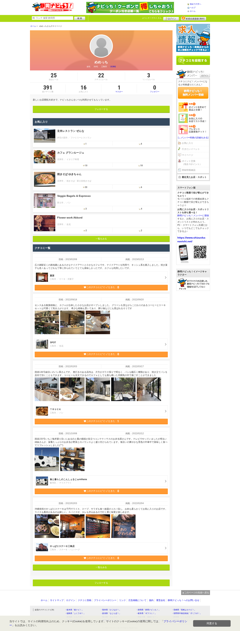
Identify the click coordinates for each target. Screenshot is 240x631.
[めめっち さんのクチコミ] (47, 322)
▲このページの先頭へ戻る (195, 592)
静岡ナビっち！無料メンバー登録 (193, 92)
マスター (119, 88)
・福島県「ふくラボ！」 (75, 613)
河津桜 (113, 67)
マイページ (187, 155)
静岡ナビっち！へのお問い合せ (183, 600)
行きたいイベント (191, 149)
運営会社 (160, 600)
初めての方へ (195, 4)
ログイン (171, 18)
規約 (151, 600)
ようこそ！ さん (151, 18)
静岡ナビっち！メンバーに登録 (193, 215)
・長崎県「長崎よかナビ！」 (184, 610)
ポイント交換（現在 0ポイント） (192, 163)
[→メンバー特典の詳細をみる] (193, 137)
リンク (122, 600)
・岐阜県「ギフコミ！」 (146, 613)
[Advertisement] (193, 351)
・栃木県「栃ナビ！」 (74, 610)
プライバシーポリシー (105, 600)
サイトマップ (57, 600)
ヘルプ (193, 8)
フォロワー (154, 88)
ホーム (193, 11)
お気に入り (187, 143)
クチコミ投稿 (84, 600)
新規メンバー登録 (193, 18)
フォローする (101, 109)
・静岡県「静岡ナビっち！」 (148, 610)
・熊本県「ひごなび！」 (110, 610)
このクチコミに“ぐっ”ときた (102, 287)
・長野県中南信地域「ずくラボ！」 (187, 613)
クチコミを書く (193, 60)
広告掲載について (137, 600)
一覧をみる (101, 238)
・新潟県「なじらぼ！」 (110, 613)
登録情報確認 (188, 170)
